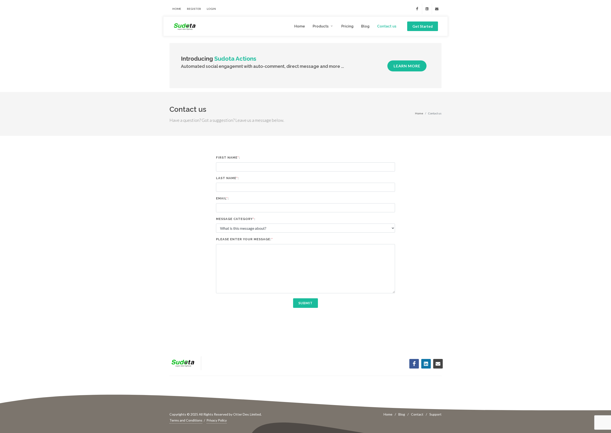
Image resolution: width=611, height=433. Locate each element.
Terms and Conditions (185, 420)
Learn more (407, 66)
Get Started (422, 26)
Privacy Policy (216, 420)
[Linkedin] (427, 9)
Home (176, 9)
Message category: (235, 219)
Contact (417, 414)
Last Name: (227, 178)
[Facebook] (417, 9)
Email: (222, 198)
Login (211, 9)
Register (194, 9)
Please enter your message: (244, 239)
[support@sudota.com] (437, 9)
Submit (305, 303)
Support (435, 414)
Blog (401, 414)
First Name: (228, 157)
